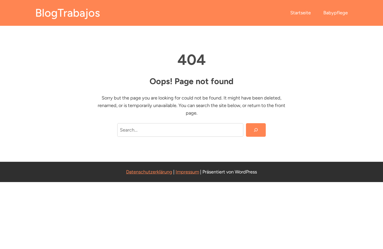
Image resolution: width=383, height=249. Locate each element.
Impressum (187, 172)
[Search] (256, 130)
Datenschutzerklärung (149, 172)
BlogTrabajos (67, 13)
